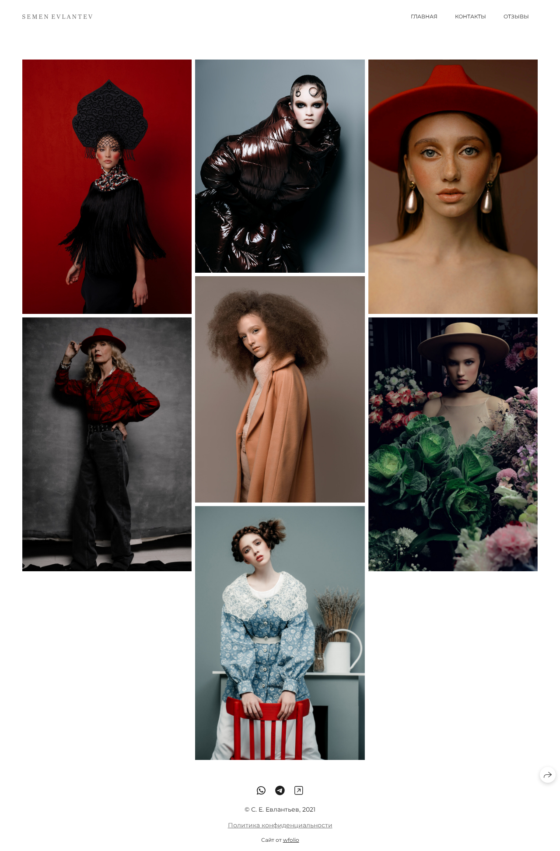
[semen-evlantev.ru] (57, 16)
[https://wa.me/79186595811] (261, 790)
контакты (470, 16)
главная (424, 16)
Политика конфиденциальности (280, 825)
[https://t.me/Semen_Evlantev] (280, 790)
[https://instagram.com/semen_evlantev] (298, 790)
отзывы (516, 16)
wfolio (291, 840)
